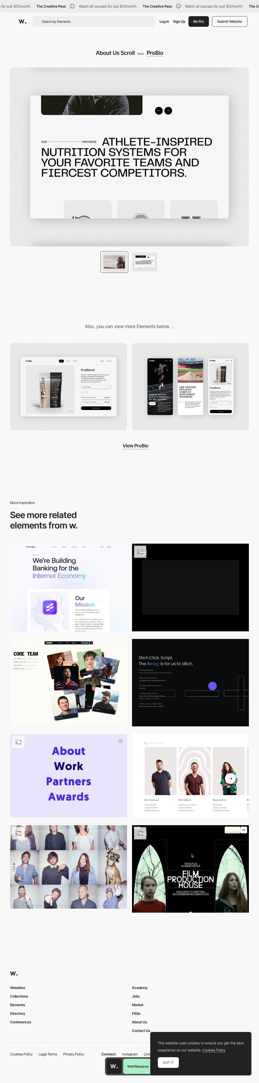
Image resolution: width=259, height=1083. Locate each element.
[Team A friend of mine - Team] (190, 775)
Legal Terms (48, 1054)
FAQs (136, 1013)
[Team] (68, 867)
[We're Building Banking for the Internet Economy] (68, 587)
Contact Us (141, 1030)
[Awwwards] (22, 21)
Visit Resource (137, 1066)
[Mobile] (190, 387)
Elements (17, 1005)
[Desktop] (68, 387)
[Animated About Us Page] (190, 683)
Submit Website (229, 21)
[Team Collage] (68, 683)
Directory (17, 1013)
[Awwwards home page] (114, 1066)
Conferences (20, 1022)
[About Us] (190, 869)
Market (137, 1005)
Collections (19, 996)
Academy (140, 987)
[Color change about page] (68, 775)
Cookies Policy (21, 1054)
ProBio (155, 53)
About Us (139, 1022)
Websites (17, 987)
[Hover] (190, 587)
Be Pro (198, 21)
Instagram (130, 1054)
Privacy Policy (73, 1054)
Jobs (136, 996)
